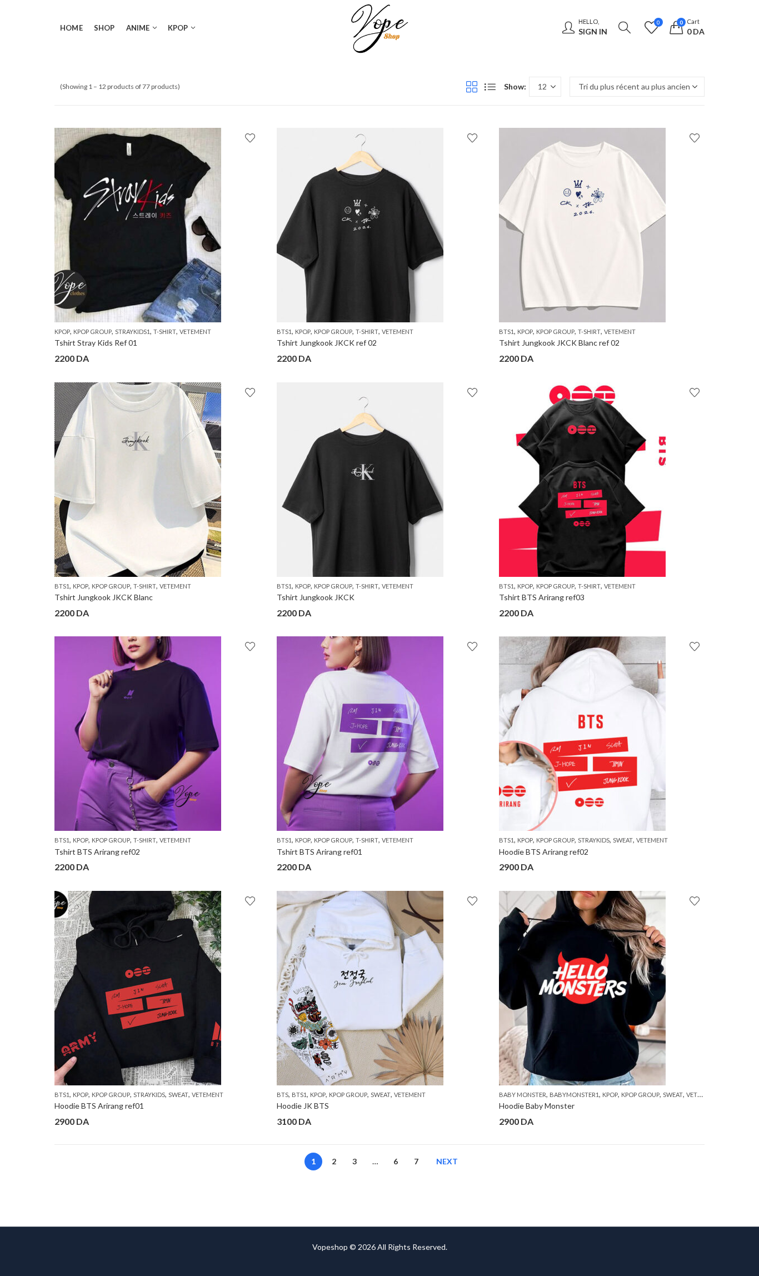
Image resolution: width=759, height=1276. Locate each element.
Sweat (623, 840)
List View (490, 87)
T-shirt (164, 331)
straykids (594, 840)
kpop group (92, 331)
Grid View (471, 87)
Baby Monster (522, 1094)
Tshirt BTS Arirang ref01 (319, 851)
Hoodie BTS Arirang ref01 (99, 1105)
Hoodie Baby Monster (537, 1105)
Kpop (62, 331)
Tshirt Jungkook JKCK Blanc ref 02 (559, 342)
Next (447, 1161)
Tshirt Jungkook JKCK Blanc (103, 597)
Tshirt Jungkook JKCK (315, 597)
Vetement (195, 331)
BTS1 (284, 331)
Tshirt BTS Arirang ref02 (97, 851)
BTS (282, 1094)
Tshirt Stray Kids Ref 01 (95, 342)
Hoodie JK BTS (303, 1105)
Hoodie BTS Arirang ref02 (543, 851)
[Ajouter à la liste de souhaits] (250, 138)
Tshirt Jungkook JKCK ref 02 (327, 342)
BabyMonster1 (574, 1094)
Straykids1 (132, 331)
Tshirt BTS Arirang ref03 (542, 597)
